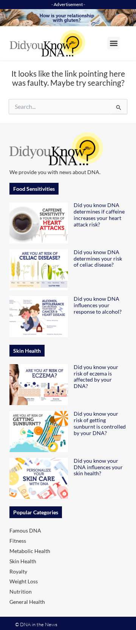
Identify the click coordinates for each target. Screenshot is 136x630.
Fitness (17, 540)
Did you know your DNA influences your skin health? (98, 467)
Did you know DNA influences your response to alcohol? (98, 305)
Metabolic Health (29, 551)
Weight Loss (23, 581)
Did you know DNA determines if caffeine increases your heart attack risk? (99, 214)
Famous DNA (25, 530)
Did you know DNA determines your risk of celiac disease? (98, 258)
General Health (27, 602)
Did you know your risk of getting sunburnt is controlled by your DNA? (100, 423)
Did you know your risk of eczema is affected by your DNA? (96, 376)
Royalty (18, 571)
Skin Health (22, 561)
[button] (113, 43)
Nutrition (20, 591)
